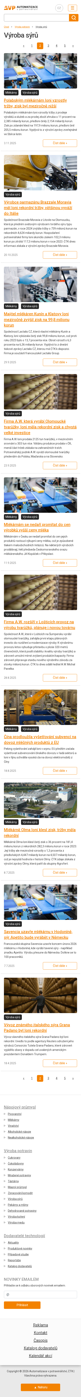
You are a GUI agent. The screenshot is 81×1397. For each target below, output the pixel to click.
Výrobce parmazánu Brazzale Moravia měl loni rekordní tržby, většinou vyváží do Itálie (38, 208)
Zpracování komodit (20, 1193)
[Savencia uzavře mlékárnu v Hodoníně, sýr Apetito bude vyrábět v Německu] (40, 902)
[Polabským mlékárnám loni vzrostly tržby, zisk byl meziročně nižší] (40, 71)
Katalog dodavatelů (20, 1266)
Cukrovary (14, 1157)
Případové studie (18, 1254)
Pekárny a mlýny (18, 1204)
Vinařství (13, 1125)
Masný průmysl (17, 1187)
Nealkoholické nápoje (21, 1137)
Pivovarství (14, 1114)
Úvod (6, 27)
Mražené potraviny (19, 1175)
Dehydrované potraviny (22, 1210)
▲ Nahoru (40, 1387)
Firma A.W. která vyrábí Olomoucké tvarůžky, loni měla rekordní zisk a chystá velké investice (40, 427)
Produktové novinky (20, 1248)
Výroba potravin (22, 27)
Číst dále (59, 143)
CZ (59, 8)
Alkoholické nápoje (19, 1131)
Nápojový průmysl (20, 1107)
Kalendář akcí (40, 1355)
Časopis (41, 1340)
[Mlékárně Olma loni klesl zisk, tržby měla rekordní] (40, 800)
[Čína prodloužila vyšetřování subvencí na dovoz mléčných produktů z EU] (40, 707)
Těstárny (13, 1181)
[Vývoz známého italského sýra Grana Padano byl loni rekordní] (40, 995)
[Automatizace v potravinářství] (26, 8)
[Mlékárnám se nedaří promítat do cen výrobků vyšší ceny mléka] (40, 495)
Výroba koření (16, 1216)
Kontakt (40, 1332)
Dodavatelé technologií (24, 1235)
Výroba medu (16, 1222)
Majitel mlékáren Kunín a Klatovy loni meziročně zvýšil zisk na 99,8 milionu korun (36, 320)
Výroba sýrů (41, 27)
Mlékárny (13, 1119)
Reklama (40, 1325)
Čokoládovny (16, 1163)
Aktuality (13, 1242)
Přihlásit (22, 1305)
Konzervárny (16, 1169)
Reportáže (14, 1260)
